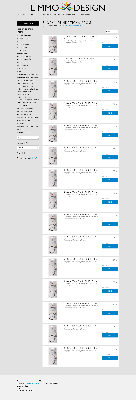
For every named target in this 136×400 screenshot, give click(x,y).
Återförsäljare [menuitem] (69, 15)
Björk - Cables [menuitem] (23, 105)
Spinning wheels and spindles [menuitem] (28, 78)
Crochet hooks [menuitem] (24, 120)
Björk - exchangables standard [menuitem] (29, 100)
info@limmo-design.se (32, 383)
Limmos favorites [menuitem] (24, 133)
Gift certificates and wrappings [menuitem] (28, 75)
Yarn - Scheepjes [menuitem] (24, 56)
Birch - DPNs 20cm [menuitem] (25, 92)
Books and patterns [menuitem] (25, 29)
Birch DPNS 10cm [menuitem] (24, 97)
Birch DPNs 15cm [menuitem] (24, 94)
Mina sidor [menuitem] (35, 15)
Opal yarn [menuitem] (22, 50)
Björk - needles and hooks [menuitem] (28, 81)
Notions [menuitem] (21, 123)
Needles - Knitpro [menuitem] (24, 114)
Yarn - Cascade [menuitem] (23, 44)
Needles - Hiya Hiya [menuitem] (25, 111)
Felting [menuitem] (21, 130)
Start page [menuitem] (22, 15)
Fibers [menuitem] (20, 32)
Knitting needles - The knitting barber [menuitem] (28, 117)
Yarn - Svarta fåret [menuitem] (25, 59)
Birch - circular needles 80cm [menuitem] (28, 89)
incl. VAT (33, 158)
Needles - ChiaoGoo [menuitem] (25, 108)
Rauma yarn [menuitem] (22, 53)
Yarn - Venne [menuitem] (22, 62)
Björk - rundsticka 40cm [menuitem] (26, 83)
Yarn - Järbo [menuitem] (22, 47)
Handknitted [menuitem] (23, 69)
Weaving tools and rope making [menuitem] (28, 127)
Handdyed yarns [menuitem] (24, 38)
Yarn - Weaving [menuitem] (23, 66)
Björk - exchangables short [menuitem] (27, 103)
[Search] (37, 137)
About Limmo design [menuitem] (51, 15)
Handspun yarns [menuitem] (24, 35)
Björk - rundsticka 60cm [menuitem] (26, 86)
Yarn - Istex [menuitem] (22, 41)
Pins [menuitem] (19, 72)
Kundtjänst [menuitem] (84, 15)
